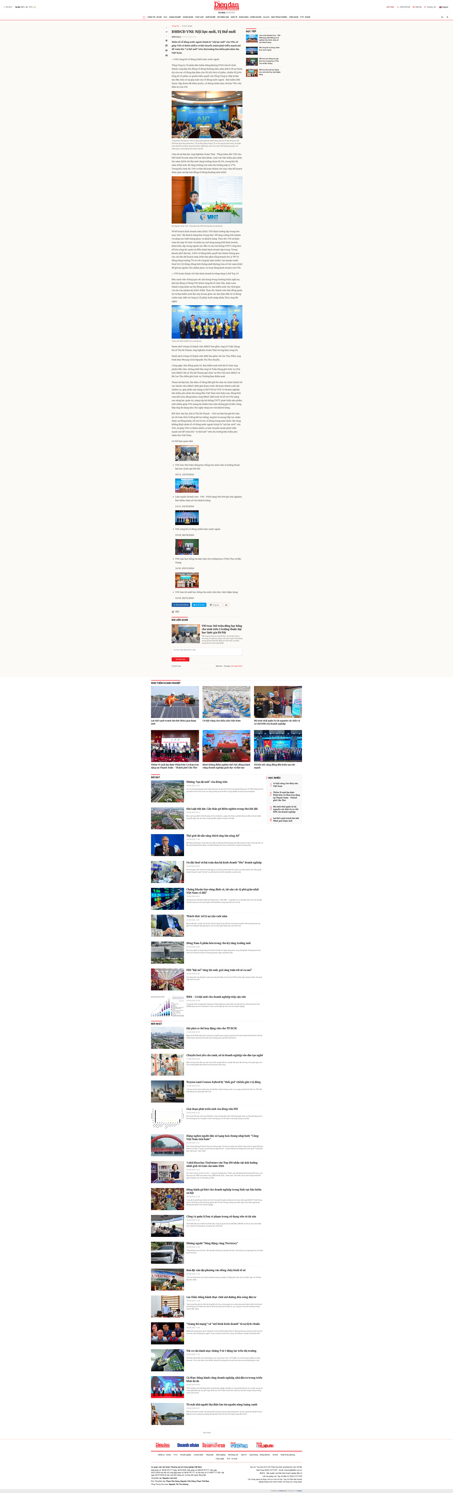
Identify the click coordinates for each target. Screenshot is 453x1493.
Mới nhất (9, 7)
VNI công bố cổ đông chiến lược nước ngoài (269, 49)
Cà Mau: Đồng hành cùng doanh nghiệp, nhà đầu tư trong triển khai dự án (224, 1379)
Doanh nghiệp (175, 17)
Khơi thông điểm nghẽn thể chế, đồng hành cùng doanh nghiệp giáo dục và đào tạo (226, 766)
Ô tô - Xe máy (305, 17)
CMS (282, 1491)
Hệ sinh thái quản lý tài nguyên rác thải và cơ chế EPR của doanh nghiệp (277, 722)
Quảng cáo (431, 7)
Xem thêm (207, 1433)
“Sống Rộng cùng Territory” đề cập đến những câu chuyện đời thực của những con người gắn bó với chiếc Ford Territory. (224, 1251)
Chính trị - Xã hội (154, 17)
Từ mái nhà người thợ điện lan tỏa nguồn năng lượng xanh (221, 1404)
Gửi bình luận (180, 659)
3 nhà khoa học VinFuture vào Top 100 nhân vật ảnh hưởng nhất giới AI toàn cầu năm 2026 (222, 1164)
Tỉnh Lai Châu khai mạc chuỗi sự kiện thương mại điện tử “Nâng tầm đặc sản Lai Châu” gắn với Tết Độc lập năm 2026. (223, 1278)
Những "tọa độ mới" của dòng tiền (206, 781)
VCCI (165, 17)
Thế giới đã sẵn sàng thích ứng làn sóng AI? (212, 835)
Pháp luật (199, 17)
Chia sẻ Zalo (200, 605)
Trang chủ (175, 26)
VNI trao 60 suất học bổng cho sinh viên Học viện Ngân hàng (270, 72)
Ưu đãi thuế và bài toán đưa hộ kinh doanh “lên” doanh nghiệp (224, 862)
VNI (177, 611)
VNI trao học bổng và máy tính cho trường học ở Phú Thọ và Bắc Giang (269, 61)
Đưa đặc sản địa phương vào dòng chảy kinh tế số (215, 1270)
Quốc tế (234, 17)
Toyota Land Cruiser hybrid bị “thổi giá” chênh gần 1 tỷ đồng (223, 1082)
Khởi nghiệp (211, 17)
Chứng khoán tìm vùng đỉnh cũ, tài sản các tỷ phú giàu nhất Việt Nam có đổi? (222, 891)
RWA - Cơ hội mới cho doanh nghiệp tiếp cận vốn (216, 996)
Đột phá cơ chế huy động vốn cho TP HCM (211, 1028)
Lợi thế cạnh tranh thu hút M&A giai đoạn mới (173, 722)
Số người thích (237, 666)
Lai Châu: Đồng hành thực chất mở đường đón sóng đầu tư (221, 1297)
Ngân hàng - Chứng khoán (250, 17)
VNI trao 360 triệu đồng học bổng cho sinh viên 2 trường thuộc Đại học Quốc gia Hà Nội (222, 629)
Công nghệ (293, 17)
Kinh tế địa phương (279, 17)
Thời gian (227, 666)
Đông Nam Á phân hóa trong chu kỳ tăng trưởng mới (218, 943)
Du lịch (266, 17)
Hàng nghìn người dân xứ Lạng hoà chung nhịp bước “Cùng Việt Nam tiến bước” (222, 1137)
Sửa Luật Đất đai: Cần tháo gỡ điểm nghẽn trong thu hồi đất (222, 808)
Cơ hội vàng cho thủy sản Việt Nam (222, 720)
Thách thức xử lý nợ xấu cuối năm (206, 916)
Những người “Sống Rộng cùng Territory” (212, 1243)
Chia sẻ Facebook (182, 605)
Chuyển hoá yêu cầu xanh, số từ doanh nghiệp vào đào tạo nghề (224, 1055)
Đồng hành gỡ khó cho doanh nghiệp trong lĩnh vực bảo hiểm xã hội (223, 1191)
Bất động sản (223, 17)
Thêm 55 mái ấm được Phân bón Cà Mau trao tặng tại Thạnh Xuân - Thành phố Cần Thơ (175, 766)
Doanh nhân (188, 17)
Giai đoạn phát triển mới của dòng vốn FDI (212, 1109)
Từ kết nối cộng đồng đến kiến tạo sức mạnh (274, 766)
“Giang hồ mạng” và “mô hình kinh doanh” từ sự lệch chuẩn (223, 1323)
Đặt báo (418, 7)
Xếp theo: (219, 666)
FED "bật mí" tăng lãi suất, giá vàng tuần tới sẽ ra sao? (219, 970)
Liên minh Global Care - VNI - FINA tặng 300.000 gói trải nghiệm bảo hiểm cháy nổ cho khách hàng (270, 38)
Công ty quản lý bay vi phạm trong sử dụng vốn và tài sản (221, 1216)
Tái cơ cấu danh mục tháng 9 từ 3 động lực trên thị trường (221, 1350)
